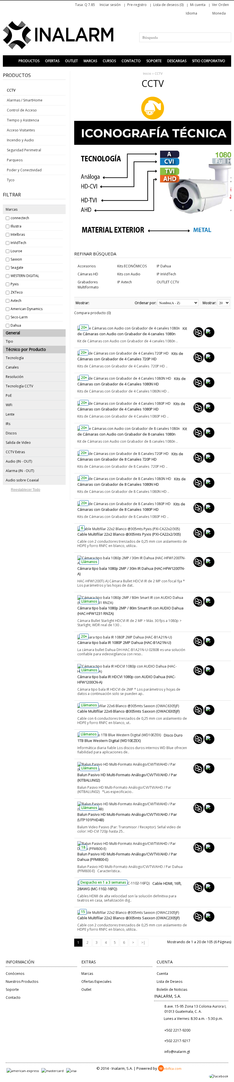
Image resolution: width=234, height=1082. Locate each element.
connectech (20, 217)
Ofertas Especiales (96, 981)
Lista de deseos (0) (168, 4)
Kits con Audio (128, 274)
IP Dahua (164, 266)
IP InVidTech (166, 274)
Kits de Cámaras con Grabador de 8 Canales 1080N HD (131, 481)
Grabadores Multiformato (88, 285)
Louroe (16, 251)
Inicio (147, 73)
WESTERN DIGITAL (25, 275)
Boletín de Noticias (172, 989)
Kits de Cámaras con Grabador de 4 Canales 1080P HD (131, 406)
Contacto (131, 60)
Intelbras (18, 234)
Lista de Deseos (169, 981)
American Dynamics (27, 308)
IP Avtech (124, 282)
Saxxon (16, 259)
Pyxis (15, 284)
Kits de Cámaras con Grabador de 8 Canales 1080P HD (131, 506)
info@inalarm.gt (177, 1051)
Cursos (109, 60)
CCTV (159, 73)
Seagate (17, 267)
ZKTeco (17, 292)
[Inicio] (10, 61)
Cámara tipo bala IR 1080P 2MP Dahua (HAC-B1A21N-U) (124, 642)
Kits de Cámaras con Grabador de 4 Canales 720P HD (130, 356)
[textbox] (185, 37)
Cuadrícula (101, 302)
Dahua (16, 325)
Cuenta (162, 973)
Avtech (16, 300)
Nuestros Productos (22, 981)
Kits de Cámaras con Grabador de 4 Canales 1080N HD (131, 381)
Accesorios (87, 266)
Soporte (154, 60)
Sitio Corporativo (208, 60)
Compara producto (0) (92, 312)
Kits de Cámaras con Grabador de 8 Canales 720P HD (130, 456)
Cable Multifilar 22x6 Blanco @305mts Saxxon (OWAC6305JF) (128, 711)
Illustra (16, 226)
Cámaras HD (88, 274)
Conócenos (15, 973)
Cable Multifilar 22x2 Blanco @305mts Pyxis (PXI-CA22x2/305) (129, 534)
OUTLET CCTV (168, 282)
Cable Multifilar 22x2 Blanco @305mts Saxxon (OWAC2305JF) (128, 917)
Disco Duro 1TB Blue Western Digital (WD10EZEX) (130, 738)
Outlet (71, 60)
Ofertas (52, 60)
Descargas (176, 60)
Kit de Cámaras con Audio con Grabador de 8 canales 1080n (132, 431)
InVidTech (18, 242)
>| (143, 942)
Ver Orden (220, 4)
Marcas (90, 60)
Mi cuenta (197, 4)
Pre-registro (137, 4)
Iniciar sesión (110, 4)
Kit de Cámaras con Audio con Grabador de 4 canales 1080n (132, 331)
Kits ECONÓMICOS (132, 266)
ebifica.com (170, 1068)
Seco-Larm (19, 317)
